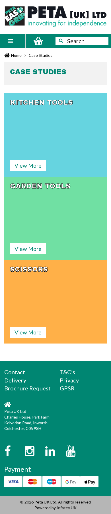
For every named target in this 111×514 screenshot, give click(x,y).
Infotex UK (67, 507)
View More (28, 165)
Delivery (15, 380)
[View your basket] (38, 41)
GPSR (67, 388)
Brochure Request (27, 388)
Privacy (69, 380)
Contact (14, 372)
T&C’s (67, 372)
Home (16, 55)
